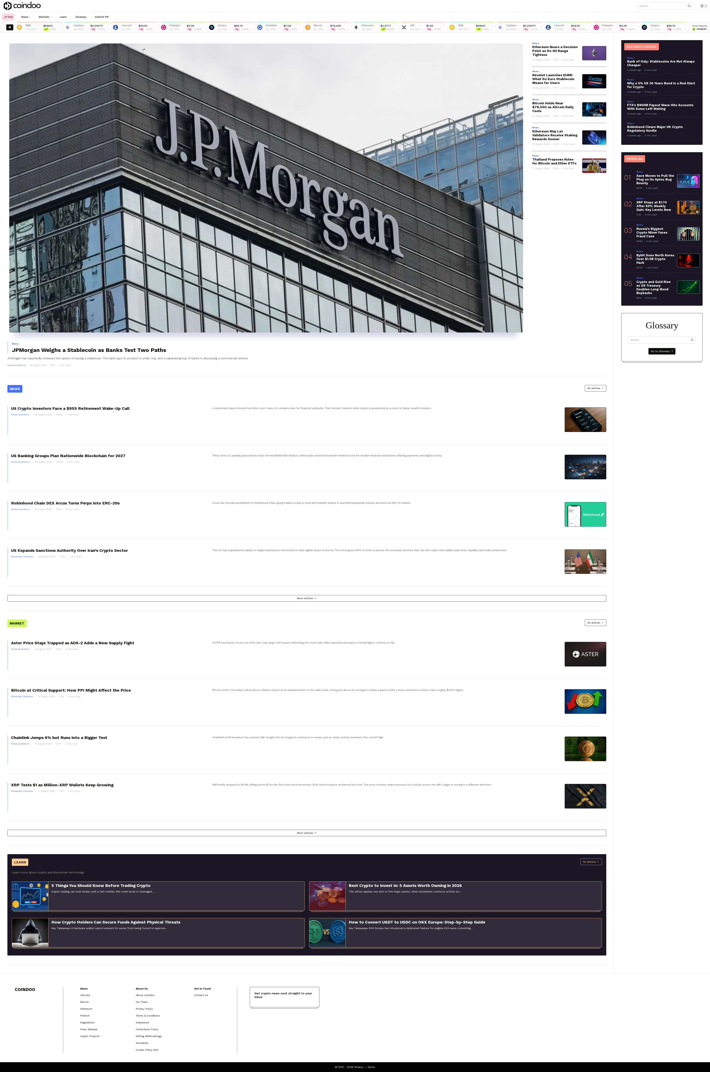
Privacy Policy (144, 1008)
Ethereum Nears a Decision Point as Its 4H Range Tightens (555, 51)
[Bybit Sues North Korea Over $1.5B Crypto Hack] (688, 260)
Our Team (142, 1001)
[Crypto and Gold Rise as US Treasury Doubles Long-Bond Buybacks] (688, 287)
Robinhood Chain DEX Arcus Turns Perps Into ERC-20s (65, 503)
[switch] (704, 6)
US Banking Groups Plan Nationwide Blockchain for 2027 (68, 455)
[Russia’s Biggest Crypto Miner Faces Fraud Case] (688, 234)
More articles (305, 598)
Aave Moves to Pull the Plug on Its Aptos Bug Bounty (655, 179)
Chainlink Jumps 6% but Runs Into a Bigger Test (59, 737)
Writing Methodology (149, 1036)
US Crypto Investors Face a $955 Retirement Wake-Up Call (70, 408)
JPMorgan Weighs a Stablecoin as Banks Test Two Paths (89, 350)
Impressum (142, 1022)
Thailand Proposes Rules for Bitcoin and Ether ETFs (554, 161)
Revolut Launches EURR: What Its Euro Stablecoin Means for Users (553, 79)
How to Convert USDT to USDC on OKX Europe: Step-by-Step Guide (417, 922)
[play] (9, 27)
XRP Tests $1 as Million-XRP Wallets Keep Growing (62, 785)
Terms (371, 1067)
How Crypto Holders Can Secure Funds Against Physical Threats (115, 922)
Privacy (358, 1067)
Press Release (88, 1029)
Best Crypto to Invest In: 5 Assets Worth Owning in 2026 (405, 885)
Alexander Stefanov (22, 696)
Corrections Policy (147, 1029)
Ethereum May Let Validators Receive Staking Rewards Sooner (554, 135)
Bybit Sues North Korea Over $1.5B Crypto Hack (655, 258)
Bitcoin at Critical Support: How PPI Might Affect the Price (71, 690)
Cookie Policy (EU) (147, 1049)
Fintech (84, 1015)
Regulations (87, 1022)
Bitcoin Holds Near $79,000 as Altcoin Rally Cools (553, 107)
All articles (594, 388)
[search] (689, 6)
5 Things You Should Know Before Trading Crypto (101, 885)
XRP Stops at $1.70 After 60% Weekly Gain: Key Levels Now (653, 206)
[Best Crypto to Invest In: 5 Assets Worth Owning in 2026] (327, 895)
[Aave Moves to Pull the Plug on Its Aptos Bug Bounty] (688, 180)
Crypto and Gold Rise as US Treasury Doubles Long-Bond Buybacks (653, 287)
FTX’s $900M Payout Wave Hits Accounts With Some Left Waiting (660, 107)
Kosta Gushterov (16, 365)
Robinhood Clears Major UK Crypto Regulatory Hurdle (655, 128)
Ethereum (86, 1008)
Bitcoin (84, 1001)
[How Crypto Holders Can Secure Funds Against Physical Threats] (30, 932)
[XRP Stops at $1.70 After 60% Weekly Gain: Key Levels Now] (688, 207)
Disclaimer (142, 1042)
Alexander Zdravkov (22, 556)
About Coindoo (145, 995)
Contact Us (201, 995)
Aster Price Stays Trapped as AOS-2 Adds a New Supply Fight (72, 643)
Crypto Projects (90, 1036)
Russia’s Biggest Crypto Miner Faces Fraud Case (651, 232)
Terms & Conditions (148, 1015)
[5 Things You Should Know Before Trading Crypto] (30, 895)
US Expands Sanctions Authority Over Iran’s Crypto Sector (69, 550)
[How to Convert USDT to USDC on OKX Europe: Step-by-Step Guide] (327, 932)
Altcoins (85, 995)
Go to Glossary (660, 351)
